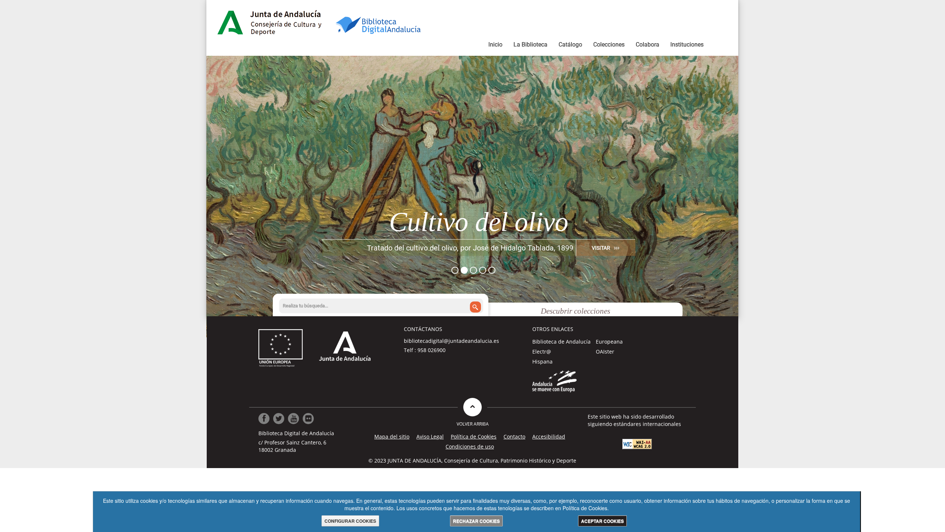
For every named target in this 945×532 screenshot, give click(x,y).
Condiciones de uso (470, 446)
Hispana (542, 361)
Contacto (514, 436)
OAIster (605, 351)
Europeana (609, 341)
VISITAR (601, 247)
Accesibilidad (548, 436)
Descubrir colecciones (575, 311)
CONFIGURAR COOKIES (350, 521)
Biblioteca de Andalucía (561, 341)
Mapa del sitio (391, 436)
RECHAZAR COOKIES (476, 521)
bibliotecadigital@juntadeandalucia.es (451, 340)
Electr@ (541, 351)
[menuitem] (495, 46)
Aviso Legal (430, 436)
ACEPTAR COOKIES (602, 521)
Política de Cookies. (586, 508)
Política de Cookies (473, 436)
